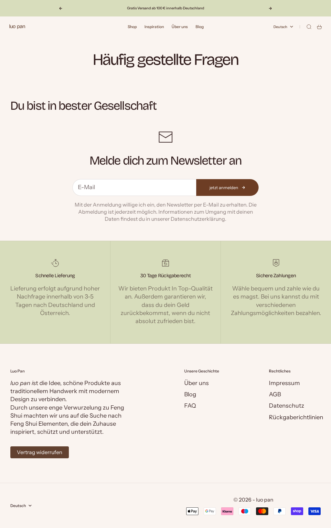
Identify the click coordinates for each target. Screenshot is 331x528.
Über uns (180, 26)
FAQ (190, 405)
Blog (200, 26)
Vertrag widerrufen (39, 452)
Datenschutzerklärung (198, 219)
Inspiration (154, 26)
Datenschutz (286, 405)
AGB (275, 394)
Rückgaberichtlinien (296, 417)
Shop (132, 26)
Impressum (284, 383)
